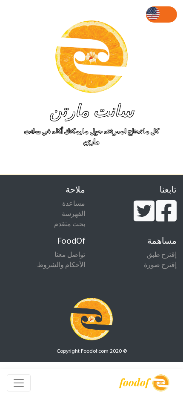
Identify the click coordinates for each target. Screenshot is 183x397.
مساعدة (73, 204)
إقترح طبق (162, 255)
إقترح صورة (160, 265)
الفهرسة (73, 214)
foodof (134, 382)
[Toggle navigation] (19, 382)
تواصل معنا (69, 255)
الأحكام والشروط (61, 265)
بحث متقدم (69, 224)
